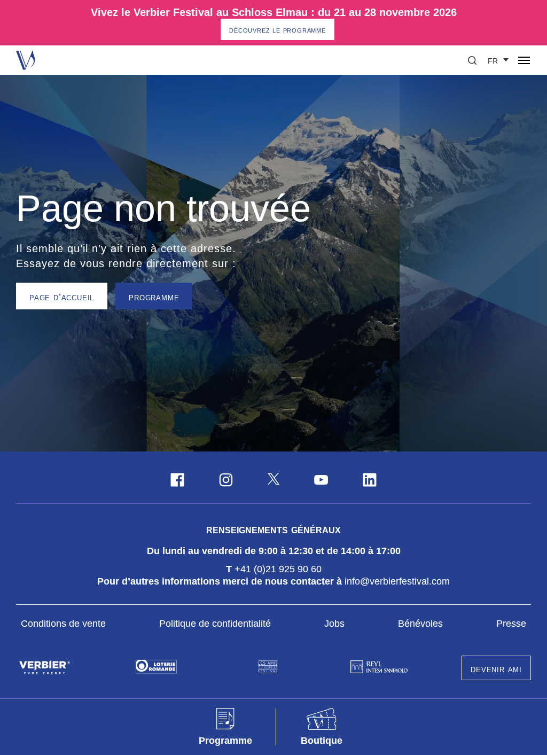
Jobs (334, 623)
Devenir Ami (496, 669)
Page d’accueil (61, 297)
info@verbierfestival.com (397, 581)
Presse (511, 623)
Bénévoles (420, 623)
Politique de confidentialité (215, 623)
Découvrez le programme (277, 29)
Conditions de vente (63, 623)
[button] (472, 60)
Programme (154, 297)
